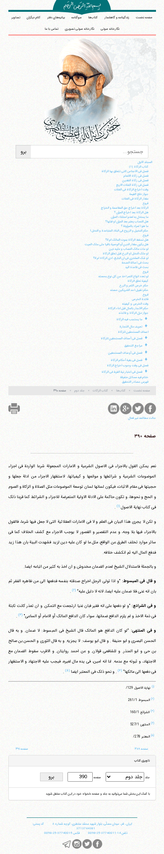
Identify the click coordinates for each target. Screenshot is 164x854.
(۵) (67, 670)
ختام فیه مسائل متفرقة (134, 377)
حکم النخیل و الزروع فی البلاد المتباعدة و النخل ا (119, 230)
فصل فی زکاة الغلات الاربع (132, 185)
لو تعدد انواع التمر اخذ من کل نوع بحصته (123, 276)
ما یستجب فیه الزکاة (129, 319)
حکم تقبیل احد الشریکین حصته (129, 290)
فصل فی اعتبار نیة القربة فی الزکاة (121, 372)
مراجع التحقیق (133, 345)
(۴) (120, 670)
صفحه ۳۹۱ (22, 749)
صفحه (97, 777)
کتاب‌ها (93, 17)
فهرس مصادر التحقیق (135, 382)
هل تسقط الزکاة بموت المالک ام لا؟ (126, 240)
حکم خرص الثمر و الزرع (133, 285)
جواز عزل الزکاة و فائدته (133, 313)
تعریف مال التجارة (130, 326)
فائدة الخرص (140, 299)
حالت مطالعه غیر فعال (142, 418)
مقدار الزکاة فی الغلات (135, 198)
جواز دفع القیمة (138, 194)
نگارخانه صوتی (110, 29)
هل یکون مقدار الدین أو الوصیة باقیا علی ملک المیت (116, 244)
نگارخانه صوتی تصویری (79, 29)
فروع (145, 203)
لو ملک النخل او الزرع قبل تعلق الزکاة (125, 253)
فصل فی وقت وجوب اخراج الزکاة (127, 365)
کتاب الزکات (100, 390)
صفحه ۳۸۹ (141, 749)
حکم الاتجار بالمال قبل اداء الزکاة (128, 308)
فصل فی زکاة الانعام (136, 176)
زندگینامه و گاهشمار (117, 17)
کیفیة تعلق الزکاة (137, 281)
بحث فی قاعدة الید (136, 267)
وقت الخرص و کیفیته (135, 304)
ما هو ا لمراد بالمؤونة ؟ (134, 226)
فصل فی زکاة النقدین (135, 180)
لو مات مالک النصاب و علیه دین (128, 249)
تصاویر (15, 17)
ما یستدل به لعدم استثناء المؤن (129, 217)
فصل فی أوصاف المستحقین (125, 353)
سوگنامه (76, 17)
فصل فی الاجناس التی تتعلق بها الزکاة (124, 171)
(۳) (20, 615)
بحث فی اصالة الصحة (135, 262)
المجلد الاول (145, 162)
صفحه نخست (144, 17)
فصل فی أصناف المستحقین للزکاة (121, 338)
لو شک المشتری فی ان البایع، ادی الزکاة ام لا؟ (120, 258)
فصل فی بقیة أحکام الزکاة (126, 360)
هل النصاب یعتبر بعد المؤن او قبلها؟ (126, 221)
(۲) (74, 590)
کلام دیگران (33, 17)
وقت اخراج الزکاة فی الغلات (131, 189)
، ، (92, 824)
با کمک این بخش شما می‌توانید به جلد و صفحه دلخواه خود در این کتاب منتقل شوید (98, 794)
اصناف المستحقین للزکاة (133, 332)
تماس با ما (51, 29)
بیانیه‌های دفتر (56, 17)
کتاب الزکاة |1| (138, 166)
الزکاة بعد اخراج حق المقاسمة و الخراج (124, 208)
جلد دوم (79, 390)
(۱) (118, 506)
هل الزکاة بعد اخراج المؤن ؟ (131, 212)
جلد (147, 777)
